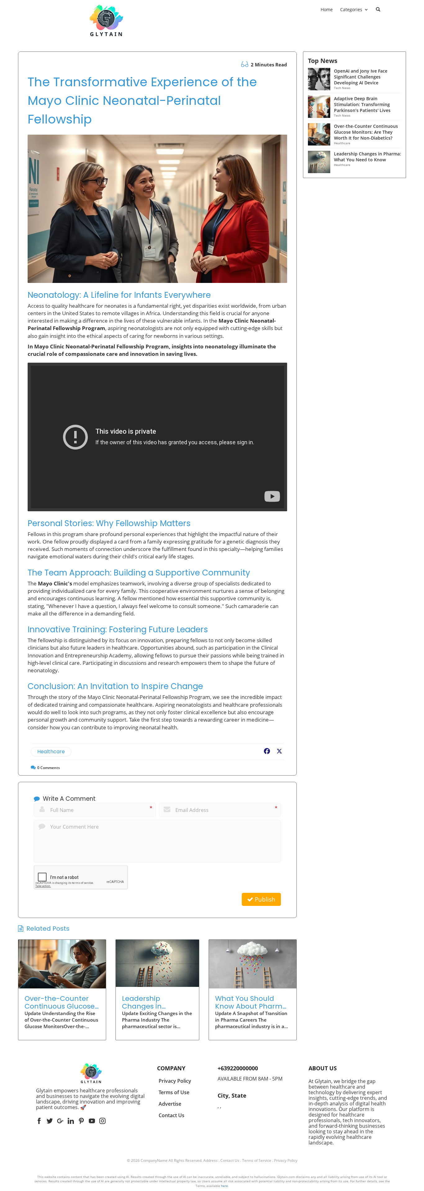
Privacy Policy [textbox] (175, 1080)
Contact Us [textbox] (171, 1115)
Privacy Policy (285, 1160)
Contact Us (229, 1160)
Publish (264, 899)
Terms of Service (256, 1160)
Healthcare (51, 751)
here (224, 1186)
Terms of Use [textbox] (174, 1092)
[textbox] (91, 1099)
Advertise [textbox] (170, 1103)
